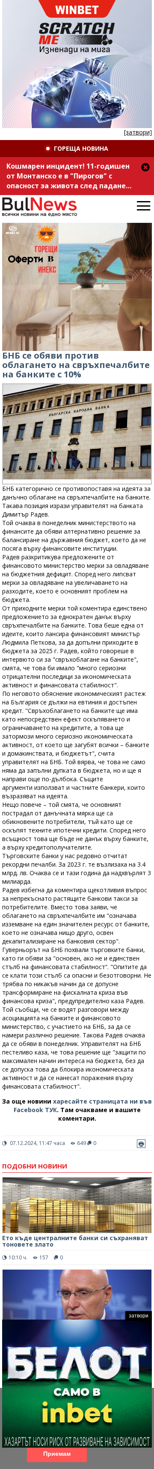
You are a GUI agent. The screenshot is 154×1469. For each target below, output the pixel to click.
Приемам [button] (57, 1453)
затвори (138, 1316)
